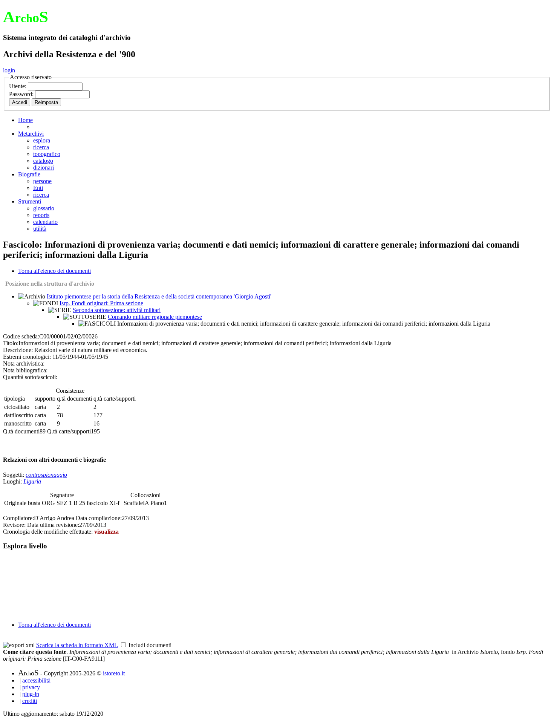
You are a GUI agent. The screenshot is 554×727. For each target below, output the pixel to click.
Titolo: (10, 343)
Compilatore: (18, 518)
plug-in (30, 694)
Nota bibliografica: (25, 370)
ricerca (41, 147)
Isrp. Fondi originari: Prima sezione (101, 303)
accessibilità (36, 680)
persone (42, 181)
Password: (22, 94)
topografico (46, 154)
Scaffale (133, 503)
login (9, 70)
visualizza (106, 531)
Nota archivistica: (23, 363)
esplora (41, 140)
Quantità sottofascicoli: (30, 377)
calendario (45, 222)
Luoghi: (13, 481)
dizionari (43, 167)
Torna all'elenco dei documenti (54, 271)
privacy (31, 687)
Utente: (18, 86)
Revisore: (14, 525)
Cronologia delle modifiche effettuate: (48, 531)
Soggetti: (14, 474)
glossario (43, 208)
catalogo (43, 161)
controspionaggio (46, 474)
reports (41, 215)
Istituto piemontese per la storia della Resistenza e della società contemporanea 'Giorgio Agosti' (159, 296)
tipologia (14, 398)
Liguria (32, 481)
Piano (157, 503)
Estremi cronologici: (27, 357)
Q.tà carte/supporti (69, 431)
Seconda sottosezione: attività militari (117, 310)
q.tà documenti (74, 398)
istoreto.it (114, 673)
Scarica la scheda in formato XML (77, 645)
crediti (29, 701)
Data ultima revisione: (53, 525)
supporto (45, 398)
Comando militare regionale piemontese (155, 317)
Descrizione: (18, 350)
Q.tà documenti (21, 431)
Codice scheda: (21, 336)
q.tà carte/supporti (114, 398)
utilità (39, 228)
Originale (16, 503)
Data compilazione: (99, 518)
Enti (38, 188)
